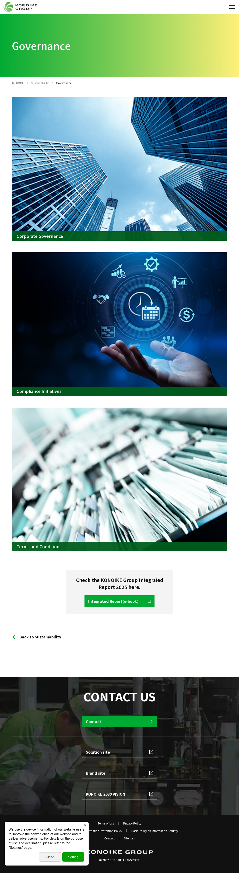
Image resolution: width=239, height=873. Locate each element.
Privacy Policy (132, 823)
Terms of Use (106, 823)
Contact (109, 838)
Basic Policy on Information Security (154, 830)
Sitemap (129, 838)
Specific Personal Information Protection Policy (91, 830)
